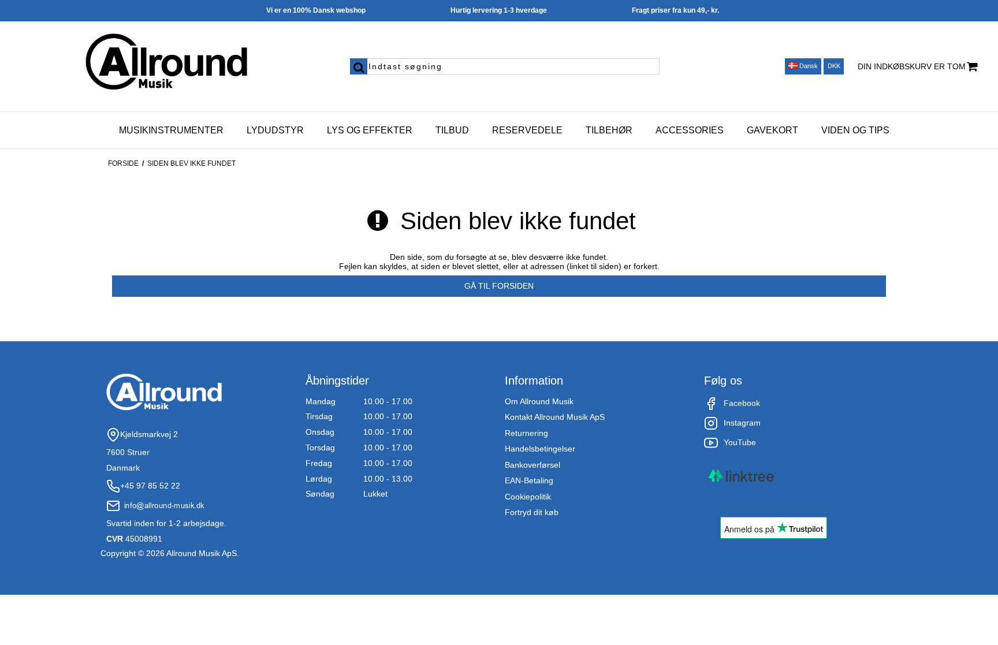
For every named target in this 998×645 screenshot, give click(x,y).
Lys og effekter (369, 130)
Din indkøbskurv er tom (912, 66)
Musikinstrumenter (171, 130)
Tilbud (452, 130)
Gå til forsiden (499, 285)
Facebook (742, 403)
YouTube (740, 442)
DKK (834, 65)
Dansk (808, 65)
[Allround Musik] (166, 62)
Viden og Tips (855, 130)
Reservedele (527, 130)
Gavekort (772, 130)
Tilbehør (609, 130)
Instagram (742, 422)
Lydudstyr (275, 130)
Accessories (690, 130)
